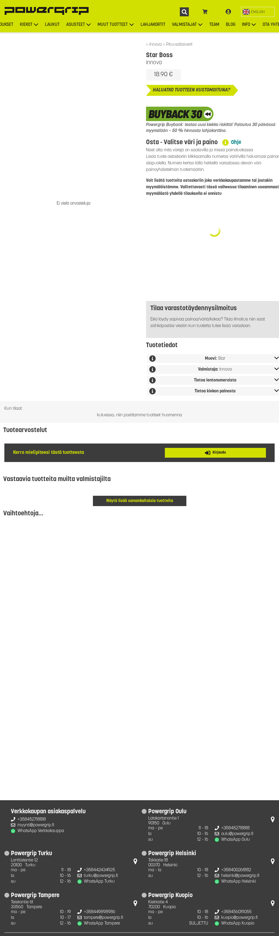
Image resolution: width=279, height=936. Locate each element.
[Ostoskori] (205, 12)
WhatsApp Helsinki (238, 881)
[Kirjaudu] (228, 12)
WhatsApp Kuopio (237, 923)
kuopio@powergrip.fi (239, 918)
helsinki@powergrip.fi (240, 876)
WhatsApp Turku (99, 881)
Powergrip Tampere (35, 896)
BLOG (230, 25)
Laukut (52, 25)
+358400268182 (236, 870)
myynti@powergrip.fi (35, 825)
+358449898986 (99, 912)
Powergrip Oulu (167, 812)
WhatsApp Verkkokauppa (40, 831)
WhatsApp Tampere (102, 923)
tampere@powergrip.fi (103, 918)
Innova (156, 44)
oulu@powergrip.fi (237, 834)
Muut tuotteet (113, 25)
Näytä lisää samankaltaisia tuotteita (139, 501)
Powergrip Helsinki (172, 854)
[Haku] (184, 11)
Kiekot (26, 25)
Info (246, 25)
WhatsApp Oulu (235, 840)
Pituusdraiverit (179, 44)
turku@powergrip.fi (101, 876)
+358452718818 (31, 819)
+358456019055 (236, 912)
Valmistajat (184, 25)
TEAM (214, 25)
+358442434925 (99, 870)
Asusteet (75, 25)
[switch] (258, 12)
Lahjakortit (153, 25)
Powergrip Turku (31, 854)
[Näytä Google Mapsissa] (273, 820)
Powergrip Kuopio (170, 896)
